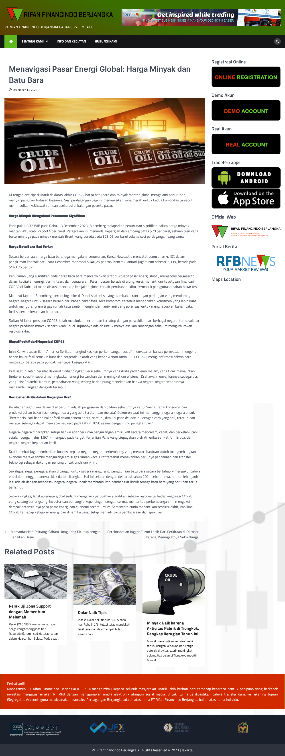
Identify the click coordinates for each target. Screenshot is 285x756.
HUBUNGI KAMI (106, 41)
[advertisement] (201, 17)
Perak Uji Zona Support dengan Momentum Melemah (30, 611)
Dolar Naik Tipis (92, 612)
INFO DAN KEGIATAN (71, 41)
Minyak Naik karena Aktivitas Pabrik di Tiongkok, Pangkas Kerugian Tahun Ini (173, 628)
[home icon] (10, 41)
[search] (277, 41)
